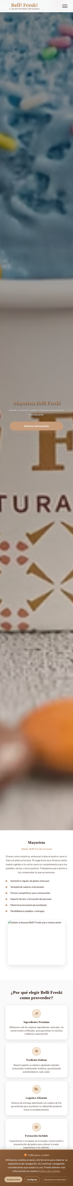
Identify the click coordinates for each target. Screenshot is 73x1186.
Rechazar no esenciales (55, 1179)
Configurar (32, 1179)
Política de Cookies (49, 1171)
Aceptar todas (13, 1179)
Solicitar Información (36, 425)
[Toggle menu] (65, 6)
